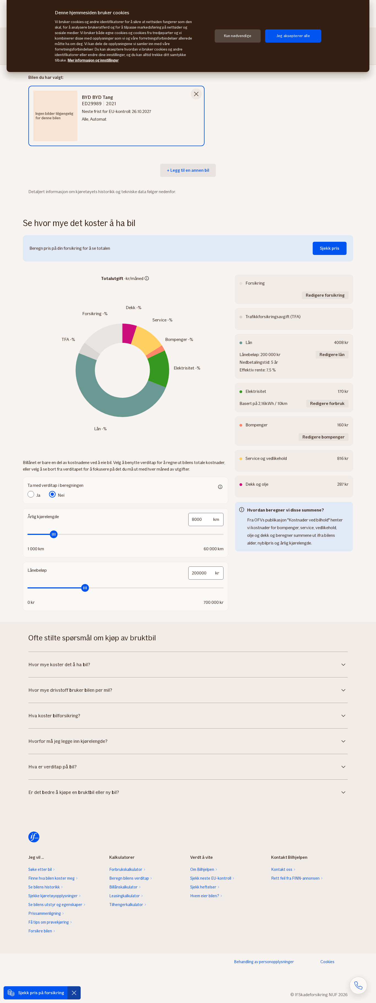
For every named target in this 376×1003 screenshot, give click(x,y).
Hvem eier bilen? (204, 895)
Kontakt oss (281, 869)
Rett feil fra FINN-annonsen (295, 878)
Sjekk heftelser (203, 887)
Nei (61, 495)
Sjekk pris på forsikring (41, 992)
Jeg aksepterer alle (293, 36)
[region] (188, 36)
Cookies (327, 961)
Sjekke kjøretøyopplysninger (53, 895)
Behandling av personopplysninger (264, 961)
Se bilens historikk (44, 887)
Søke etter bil (40, 869)
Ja (38, 495)
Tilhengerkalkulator (126, 904)
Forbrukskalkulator (125, 869)
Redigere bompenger (324, 437)
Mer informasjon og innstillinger (93, 60)
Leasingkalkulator (124, 895)
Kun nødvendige (237, 36)
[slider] (126, 534)
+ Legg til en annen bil (188, 170)
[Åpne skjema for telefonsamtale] (358, 985)
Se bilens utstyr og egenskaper (55, 904)
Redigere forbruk (327, 403)
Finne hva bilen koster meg (51, 878)
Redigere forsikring (325, 295)
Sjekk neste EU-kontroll (210, 878)
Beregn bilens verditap (129, 878)
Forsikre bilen (40, 931)
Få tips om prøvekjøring (48, 922)
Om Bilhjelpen (202, 869)
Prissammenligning (44, 913)
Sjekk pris (329, 248)
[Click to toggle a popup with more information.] (146, 279)
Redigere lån (332, 354)
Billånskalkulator (123, 887)
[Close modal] (196, 93)
